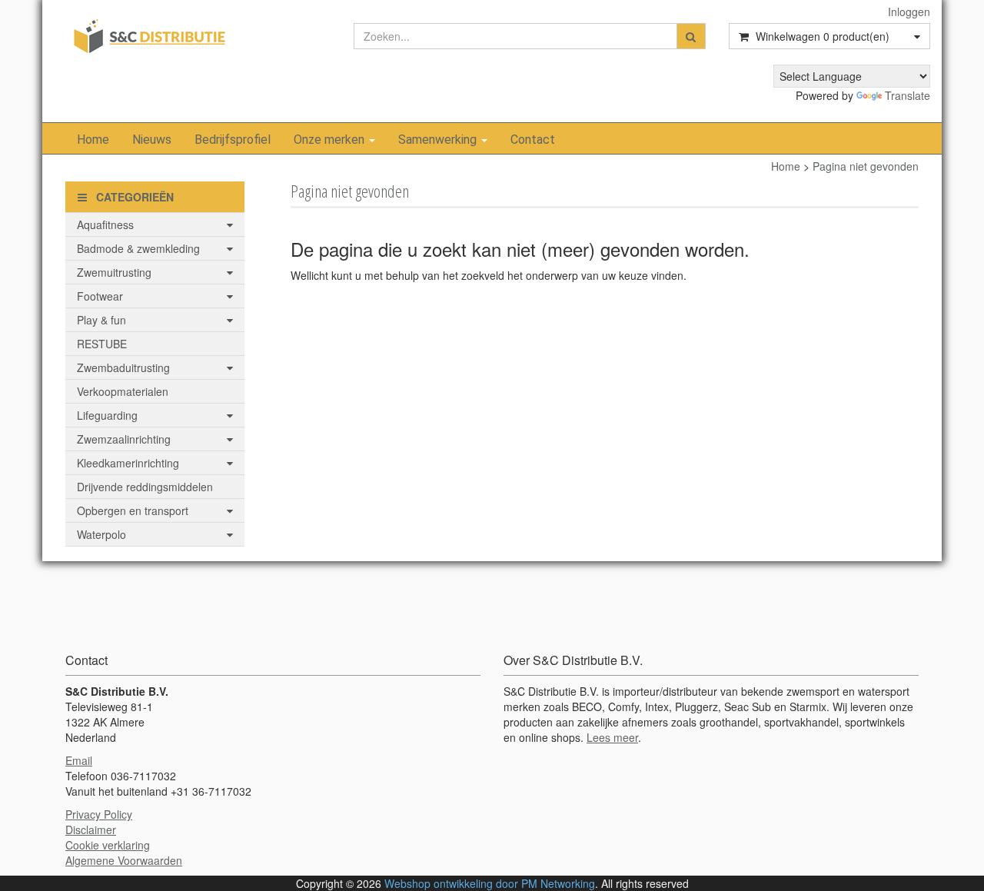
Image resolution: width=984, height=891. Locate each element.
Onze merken (330, 139)
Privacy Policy (98, 814)
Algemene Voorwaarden (123, 860)
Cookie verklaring (107, 845)
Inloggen (909, 11)
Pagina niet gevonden (866, 166)
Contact (532, 139)
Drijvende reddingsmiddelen (145, 486)
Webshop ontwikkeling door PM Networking (489, 883)
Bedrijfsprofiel (232, 139)
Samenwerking (439, 139)
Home (93, 139)
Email (78, 760)
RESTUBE (102, 343)
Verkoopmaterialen (122, 391)
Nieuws (151, 139)
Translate (907, 95)
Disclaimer (90, 829)
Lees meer (612, 737)
